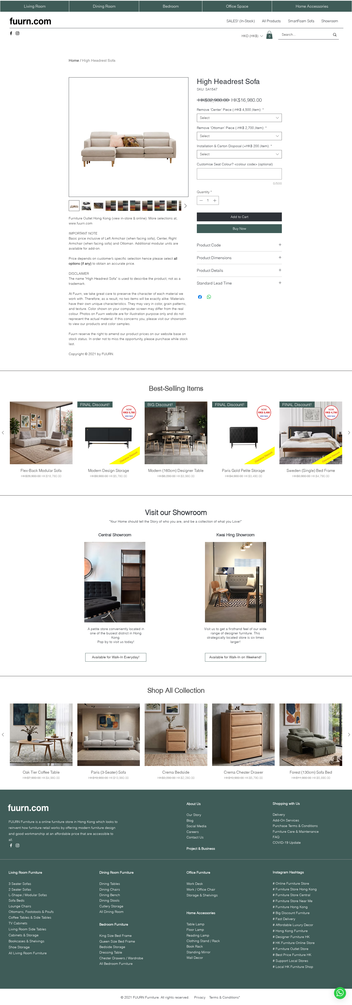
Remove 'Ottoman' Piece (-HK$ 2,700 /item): (232, 128)
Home (74, 60)
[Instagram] (17, 33)
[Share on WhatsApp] (209, 297)
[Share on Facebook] (200, 297)
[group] (176, 440)
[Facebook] (11, 33)
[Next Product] (349, 433)
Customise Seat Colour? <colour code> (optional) (235, 164)
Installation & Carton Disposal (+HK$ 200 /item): (234, 146)
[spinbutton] (208, 200)
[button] (252, 36)
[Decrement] (201, 200)
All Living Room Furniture (28, 953)
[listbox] (252, 36)
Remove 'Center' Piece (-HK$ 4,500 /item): (230, 110)
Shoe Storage (19, 947)
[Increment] (215, 200)
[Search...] (335, 34)
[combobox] (239, 118)
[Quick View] (41, 433)
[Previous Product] (3, 433)
